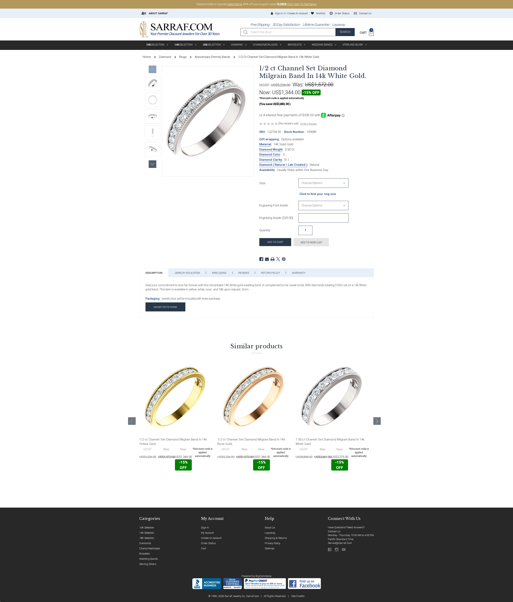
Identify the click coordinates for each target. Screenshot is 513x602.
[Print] (273, 259)
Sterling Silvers (147, 564)
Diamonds (145, 543)
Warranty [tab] (298, 272)
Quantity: (265, 230)
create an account (211, 537)
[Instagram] (337, 549)
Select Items (234, 4)
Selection (155, 44)
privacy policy (272, 543)
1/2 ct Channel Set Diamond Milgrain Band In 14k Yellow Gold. (173, 442)
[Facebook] (261, 259)
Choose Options (157, 479)
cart (203, 548)
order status (342, 13)
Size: (262, 183)
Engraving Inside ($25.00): (276, 218)
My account (207, 532)
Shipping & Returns (276, 537)
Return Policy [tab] (270, 272)
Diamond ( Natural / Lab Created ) (283, 165)
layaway (270, 532)
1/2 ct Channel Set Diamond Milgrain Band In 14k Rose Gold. (251, 442)
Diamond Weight (271, 149)
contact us (365, 13)
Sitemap (269, 548)
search (345, 31)
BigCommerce (263, 576)
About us (270, 527)
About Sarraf (158, 13)
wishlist (320, 13)
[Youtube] (344, 549)
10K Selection (146, 527)
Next (152, 164)
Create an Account (297, 13)
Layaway (338, 24)
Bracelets (295, 44)
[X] (278, 259)
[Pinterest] (284, 259)
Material (265, 144)
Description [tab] (153, 272)
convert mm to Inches (165, 306)
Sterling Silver (353, 44)
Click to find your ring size (317, 194)
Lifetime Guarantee (316, 24)
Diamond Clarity (270, 160)
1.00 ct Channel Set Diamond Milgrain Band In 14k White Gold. (330, 442)
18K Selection (146, 537)
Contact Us (334, 531)
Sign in (279, 13)
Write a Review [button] (308, 123)
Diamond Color (269, 154)
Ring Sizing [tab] (219, 272)
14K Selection (146, 532)
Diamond (237, 44)
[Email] (267, 259)
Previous (152, 69)
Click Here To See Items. (302, 4)
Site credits (298, 596)
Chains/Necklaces (265, 44)
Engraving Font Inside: (274, 205)
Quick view (200, 478)
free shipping (259, 24)
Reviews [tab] (243, 272)
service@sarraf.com (340, 542)
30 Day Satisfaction (285, 24)
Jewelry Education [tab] (187, 272)
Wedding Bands (322, 44)
